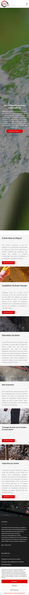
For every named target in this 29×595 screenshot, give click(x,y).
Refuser (14, 585)
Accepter (14, 581)
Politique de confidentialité (19, 593)
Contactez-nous (13, 131)
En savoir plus (8, 262)
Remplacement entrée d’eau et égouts (10, 559)
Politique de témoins (8, 593)
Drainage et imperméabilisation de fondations (12, 561)
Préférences (14, 590)
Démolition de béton (6, 564)
